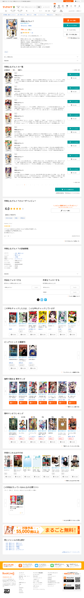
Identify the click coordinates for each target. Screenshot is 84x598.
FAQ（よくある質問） (38, 582)
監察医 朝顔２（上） (27, 470)
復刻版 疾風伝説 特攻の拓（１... (32, 327)
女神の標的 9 (32, 359)
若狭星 (30, 25)
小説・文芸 (47, 10)
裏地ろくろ (65, 399)
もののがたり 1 (22, 325)
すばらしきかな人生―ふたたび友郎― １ (55, 471)
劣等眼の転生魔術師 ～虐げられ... (42, 434)
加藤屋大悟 (50, 399)
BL (26, 11)
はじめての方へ (72, 11)
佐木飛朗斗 (31, 329)
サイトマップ (51, 586)
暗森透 (10, 329)
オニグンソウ (22, 329)
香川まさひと (24, 25)
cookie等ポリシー (52, 584)
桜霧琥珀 (17, 399)
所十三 (35, 329)
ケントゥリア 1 (12, 325)
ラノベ (40, 10)
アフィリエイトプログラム (39, 589)
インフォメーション (37, 584)
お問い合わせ (36, 586)
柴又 (44, 399)
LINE (20, 584)
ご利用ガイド (78, 11)
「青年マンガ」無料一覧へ (73, 407)
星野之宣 (11, 362)
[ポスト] (38, 299)
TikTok (20, 589)
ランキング (21, 579)
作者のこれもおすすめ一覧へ (73, 480)
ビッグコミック (18, 258)
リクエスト (35, 587)
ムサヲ (49, 329)
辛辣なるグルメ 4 (18, 116)
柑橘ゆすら (41, 436)
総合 (6, 10)
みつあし (40, 399)
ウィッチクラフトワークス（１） (72, 327)
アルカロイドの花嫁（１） (62, 326)
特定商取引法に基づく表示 (54, 582)
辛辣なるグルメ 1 (18, 75)
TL (33, 10)
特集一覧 (21, 577)
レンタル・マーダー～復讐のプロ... (52, 397)
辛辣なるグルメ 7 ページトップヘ (71, 552)
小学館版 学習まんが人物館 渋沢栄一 (46, 471)
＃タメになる (9, 218)
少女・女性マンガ (19, 11)
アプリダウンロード (37, 577)
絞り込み (18, 7)
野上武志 (76, 436)
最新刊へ (20, 70)
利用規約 (50, 579)
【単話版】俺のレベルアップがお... (42, 397)
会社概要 (50, 574)
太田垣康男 (21, 399)
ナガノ (59, 436)
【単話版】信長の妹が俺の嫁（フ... (32, 397)
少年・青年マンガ (12, 11)
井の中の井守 (34, 399)
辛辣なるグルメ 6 (18, 143)
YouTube (21, 591)
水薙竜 (69, 329)
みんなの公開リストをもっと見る (72, 520)
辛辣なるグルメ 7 (18, 156)
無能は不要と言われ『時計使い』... (12, 397)
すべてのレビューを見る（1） (72, 241)
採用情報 (50, 577)
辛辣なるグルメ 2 (18, 89)
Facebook (21, 592)
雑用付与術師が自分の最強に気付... (12, 434)
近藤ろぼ (60, 399)
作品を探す (35, 576)
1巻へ (14, 70)
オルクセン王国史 (72, 433)
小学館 (16, 257)
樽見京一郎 (70, 436)
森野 (30, 399)
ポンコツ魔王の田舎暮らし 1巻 (43, 326)
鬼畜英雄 (50, 433)
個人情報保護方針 (52, 581)
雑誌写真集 (61, 11)
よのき (49, 436)
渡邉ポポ (40, 329)
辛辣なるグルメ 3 (18, 102)
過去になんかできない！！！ (17, 470)
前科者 (72, 470)
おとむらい (7, 470)
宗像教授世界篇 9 (13, 359)
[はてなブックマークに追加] (45, 300)
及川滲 (59, 329)
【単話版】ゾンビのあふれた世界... (62, 397)
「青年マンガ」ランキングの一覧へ (71, 446)
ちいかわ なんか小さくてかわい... (62, 434)
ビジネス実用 (54, 11)
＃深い (16, 218)
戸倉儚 (17, 436)
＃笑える (22, 218)
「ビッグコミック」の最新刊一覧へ (71, 372)
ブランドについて (52, 576)
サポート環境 (36, 581)
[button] (13, 334)
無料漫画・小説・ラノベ (24, 576)
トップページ (22, 574)
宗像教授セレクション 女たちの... (22, 361)
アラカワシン (12, 436)
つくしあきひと (32, 436)
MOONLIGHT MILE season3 (23, 396)
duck (69, 399)
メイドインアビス (32, 433)
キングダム (21, 433)
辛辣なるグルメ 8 (18, 170)
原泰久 (20, 436)
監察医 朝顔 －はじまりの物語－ (37, 471)
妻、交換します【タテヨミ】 (72, 396)
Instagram (21, 587)
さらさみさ (11, 399)
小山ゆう (31, 362)
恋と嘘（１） (51, 325)
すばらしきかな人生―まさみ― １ (65, 471)
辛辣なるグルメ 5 (18, 129)
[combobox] (28, 7)
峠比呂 (45, 436)
